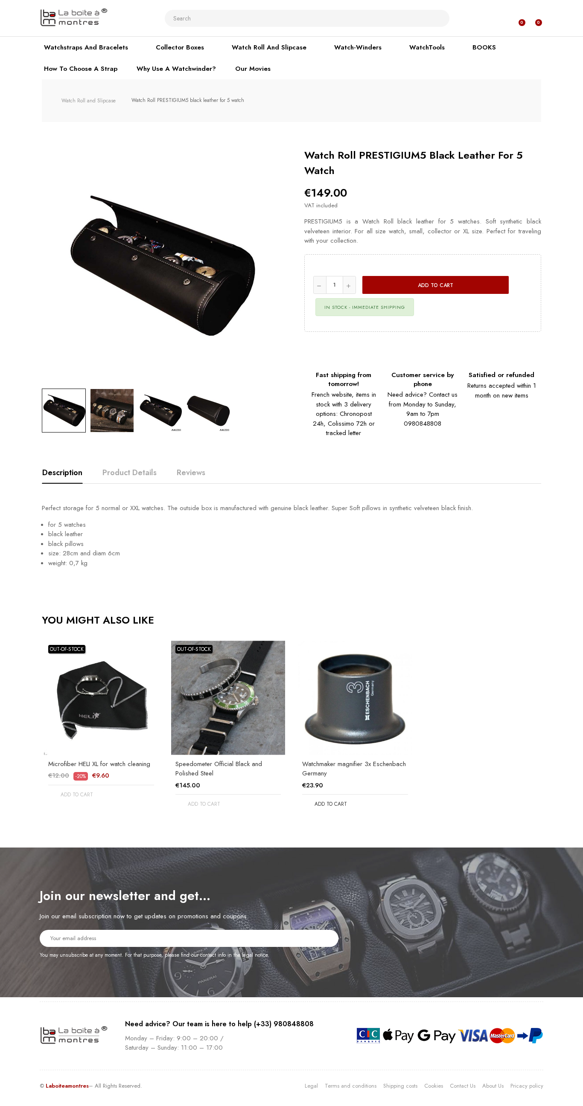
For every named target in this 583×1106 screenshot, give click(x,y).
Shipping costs (400, 1086)
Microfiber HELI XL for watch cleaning (99, 764)
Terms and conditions (350, 1086)
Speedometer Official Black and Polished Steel (218, 768)
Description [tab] (62, 472)
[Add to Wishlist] (523, 285)
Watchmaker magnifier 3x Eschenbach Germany (354, 768)
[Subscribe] (327, 938)
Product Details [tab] (129, 472)
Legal (311, 1086)
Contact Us (462, 1086)
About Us (493, 1086)
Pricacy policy (526, 1086)
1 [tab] (291, 828)
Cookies (433, 1086)
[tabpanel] (101, 727)
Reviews (191, 472)
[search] (439, 18)
